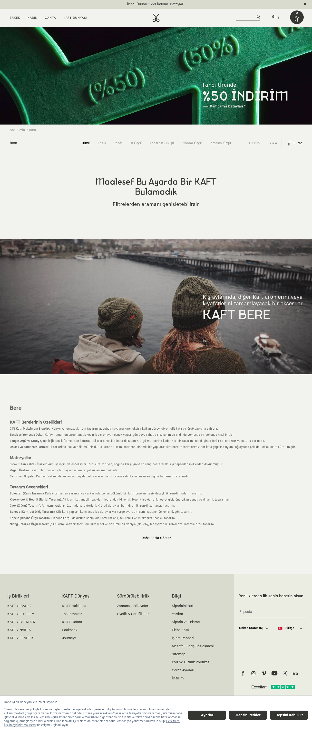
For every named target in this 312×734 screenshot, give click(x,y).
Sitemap (178, 654)
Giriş (275, 17)
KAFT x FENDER (20, 638)
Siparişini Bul (182, 606)
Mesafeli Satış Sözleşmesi (193, 646)
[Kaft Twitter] (285, 673)
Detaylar (176, 4)
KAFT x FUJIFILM (20, 614)
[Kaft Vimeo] (264, 673)
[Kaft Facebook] (243, 673)
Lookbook (69, 630)
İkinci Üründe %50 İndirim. (148, 4)
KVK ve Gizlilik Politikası (191, 662)
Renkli (118, 143)
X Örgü (136, 143)
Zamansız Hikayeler (132, 606)
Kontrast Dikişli (161, 143)
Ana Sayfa (17, 130)
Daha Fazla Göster (156, 538)
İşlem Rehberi (183, 638)
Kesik (102, 143)
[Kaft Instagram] (253, 673)
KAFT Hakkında (74, 606)
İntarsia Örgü (220, 143)
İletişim (178, 678)
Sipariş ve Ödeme (186, 622)
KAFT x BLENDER (21, 622)
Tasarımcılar (72, 614)
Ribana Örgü (191, 143)
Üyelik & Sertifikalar (133, 614)
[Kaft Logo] (156, 18)
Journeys (69, 638)
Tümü (85, 143)
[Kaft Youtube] (274, 673)
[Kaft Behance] (295, 673)
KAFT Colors (72, 622)
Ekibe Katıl (180, 630)
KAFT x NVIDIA (19, 630)
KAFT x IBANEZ (19, 606)
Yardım (177, 614)
